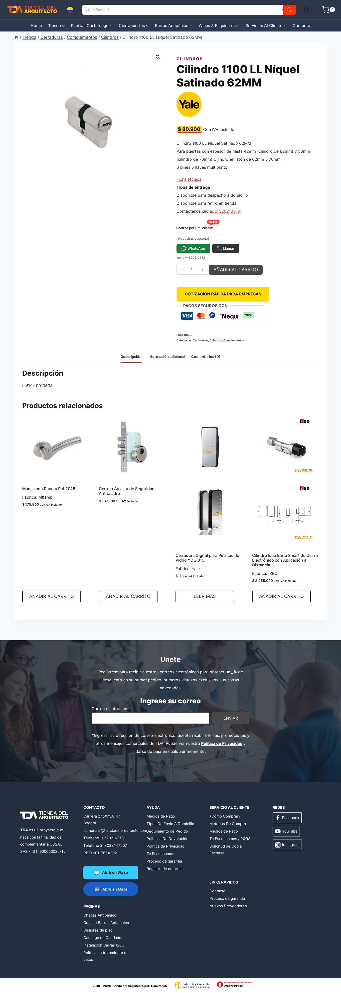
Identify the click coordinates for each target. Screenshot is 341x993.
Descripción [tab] (131, 356)
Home (36, 25)
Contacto (301, 25)
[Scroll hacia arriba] (23, 974)
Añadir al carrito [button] (51, 596)
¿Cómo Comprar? (224, 816)
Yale (196, 568)
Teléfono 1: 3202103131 (104, 838)
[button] (311, 9)
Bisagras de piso (98, 930)
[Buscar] (289, 10)
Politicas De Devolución (167, 838)
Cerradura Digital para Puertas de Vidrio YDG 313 (207, 558)
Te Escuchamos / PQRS (230, 838)
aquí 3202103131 (226, 211)
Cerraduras (200, 340)
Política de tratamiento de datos (106, 956)
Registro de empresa (165, 868)
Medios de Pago (161, 816)
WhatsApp (196, 248)
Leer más (205, 596)
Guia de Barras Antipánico (106, 922)
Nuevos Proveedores (228, 906)
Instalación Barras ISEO (103, 945)
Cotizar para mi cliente (196, 226)
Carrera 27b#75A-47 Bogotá (101, 819)
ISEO (272, 573)
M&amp (45, 497)
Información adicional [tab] (166, 356)
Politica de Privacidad (165, 846)
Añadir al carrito (235, 269)
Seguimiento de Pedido (167, 831)
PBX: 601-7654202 (100, 853)
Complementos (233, 340)
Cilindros (189, 58)
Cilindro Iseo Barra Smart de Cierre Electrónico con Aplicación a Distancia (285, 560)
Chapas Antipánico (99, 915)
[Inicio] (16, 37)
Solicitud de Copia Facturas (225, 849)
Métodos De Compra (227, 823)
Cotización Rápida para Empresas (223, 293)
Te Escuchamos (160, 853)
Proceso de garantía (164, 861)
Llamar (228, 248)
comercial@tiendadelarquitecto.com (107, 830)
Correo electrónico (111, 708)
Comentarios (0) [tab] (205, 356)
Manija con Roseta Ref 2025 (48, 488)
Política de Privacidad (221, 743)
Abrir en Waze (115, 872)
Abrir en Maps (115, 889)
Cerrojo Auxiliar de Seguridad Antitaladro (127, 491)
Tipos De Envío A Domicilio (170, 823)
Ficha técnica (188, 179)
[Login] (308, 9)
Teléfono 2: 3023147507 (105, 845)
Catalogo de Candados (103, 937)
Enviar (230, 718)
